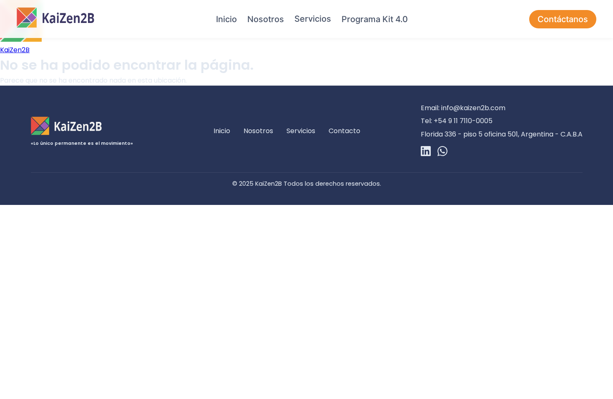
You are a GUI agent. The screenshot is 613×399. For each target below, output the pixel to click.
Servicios (312, 19)
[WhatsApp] (442, 152)
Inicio (226, 19)
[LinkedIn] (426, 152)
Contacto (344, 131)
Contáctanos (563, 19)
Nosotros (265, 19)
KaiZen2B (15, 50)
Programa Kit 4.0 (375, 19)
